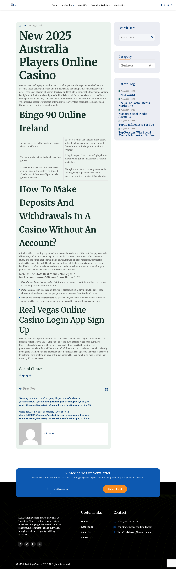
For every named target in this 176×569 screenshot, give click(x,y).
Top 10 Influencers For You (136, 124)
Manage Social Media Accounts (133, 115)
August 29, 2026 (127, 91)
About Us (82, 5)
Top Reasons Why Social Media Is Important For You (137, 134)
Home (54, 5)
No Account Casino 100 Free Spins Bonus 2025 (49, 277)
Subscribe (113, 489)
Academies (66, 5)
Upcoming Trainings (100, 5)
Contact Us (119, 5)
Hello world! (127, 95)
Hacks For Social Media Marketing (134, 104)
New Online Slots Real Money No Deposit (47, 274)
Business (137, 65)
